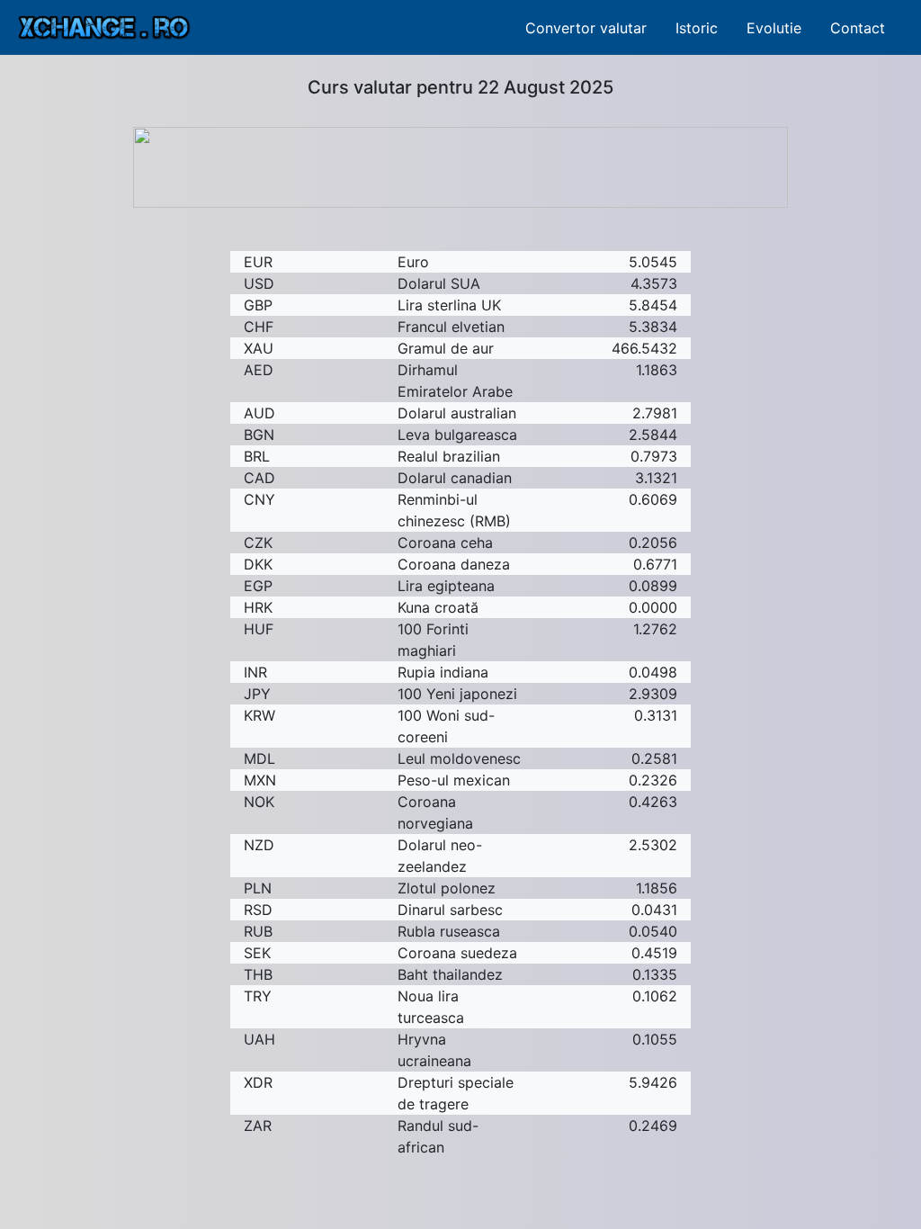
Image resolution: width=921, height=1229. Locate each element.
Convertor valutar (586, 28)
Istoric (696, 28)
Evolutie (774, 28)
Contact (857, 28)
